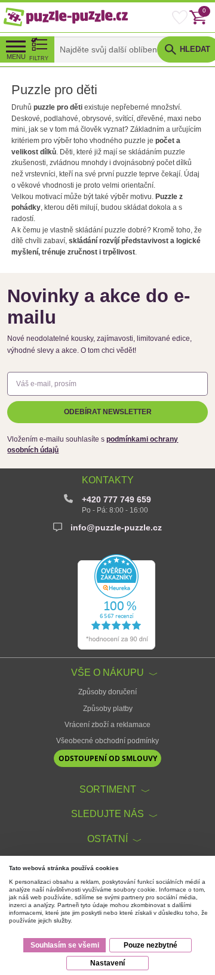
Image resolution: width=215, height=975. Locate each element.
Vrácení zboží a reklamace (107, 725)
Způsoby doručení (107, 692)
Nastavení (107, 963)
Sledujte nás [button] (107, 813)
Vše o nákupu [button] (107, 672)
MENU (16, 56)
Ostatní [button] (107, 838)
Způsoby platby (108, 708)
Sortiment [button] (107, 789)
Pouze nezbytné (150, 945)
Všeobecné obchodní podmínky (107, 741)
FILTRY (38, 58)
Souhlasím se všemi (64, 945)
